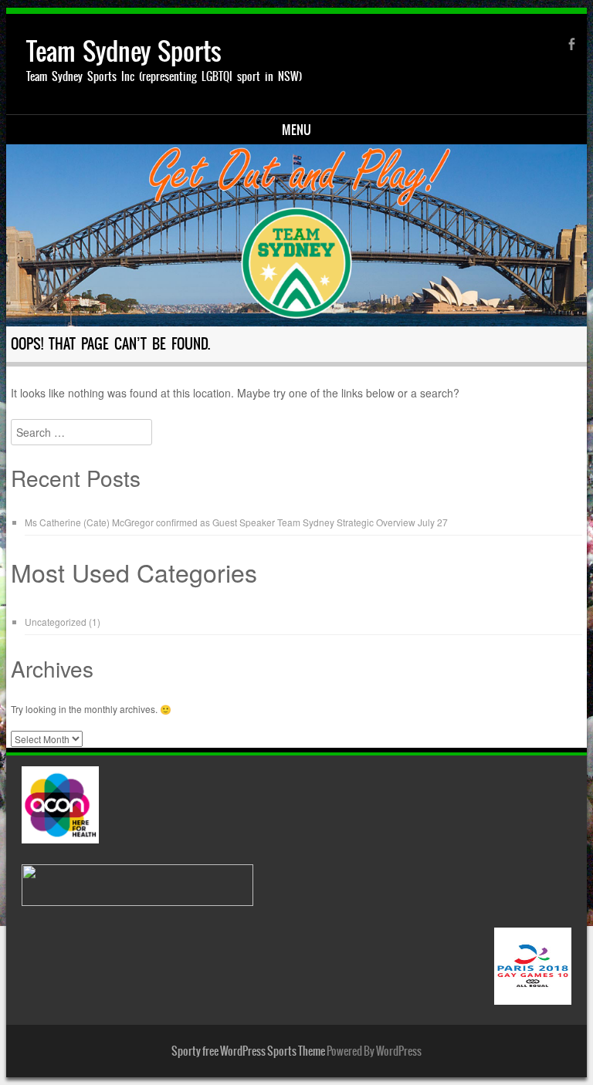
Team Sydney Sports (124, 51)
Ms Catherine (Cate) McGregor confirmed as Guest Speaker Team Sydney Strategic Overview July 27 (236, 522)
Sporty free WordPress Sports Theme (248, 1051)
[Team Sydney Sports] (297, 235)
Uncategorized (55, 621)
